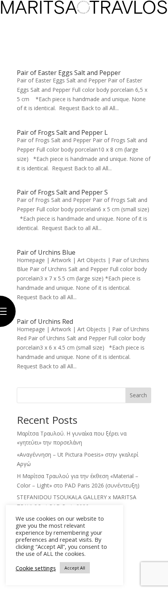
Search (138, 395)
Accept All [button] (74, 568)
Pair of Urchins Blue (46, 252)
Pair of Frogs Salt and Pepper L (62, 132)
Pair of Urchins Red (45, 321)
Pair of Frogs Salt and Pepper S (62, 192)
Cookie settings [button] (36, 567)
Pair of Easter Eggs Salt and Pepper (69, 72)
